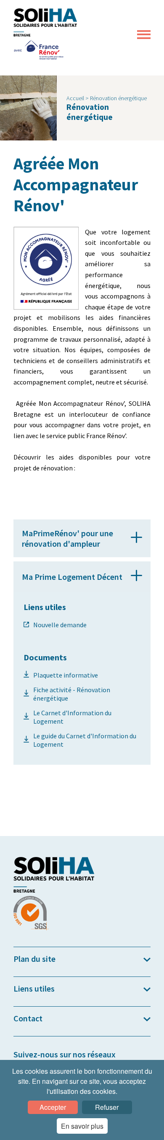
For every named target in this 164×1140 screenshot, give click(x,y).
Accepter (53, 1107)
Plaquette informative (65, 675)
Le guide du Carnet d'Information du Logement (84, 740)
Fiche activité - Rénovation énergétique (71, 694)
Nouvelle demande (60, 625)
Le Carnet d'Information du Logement (72, 717)
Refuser (107, 1107)
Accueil (75, 98)
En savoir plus (82, 1126)
